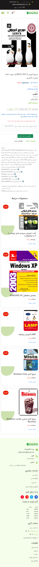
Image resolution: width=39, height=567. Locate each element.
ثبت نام (21, 7)
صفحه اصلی (35, 547)
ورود (15, 7)
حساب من (35, 475)
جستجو (36, 551)
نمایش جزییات (32, 243)
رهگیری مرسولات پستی (32, 487)
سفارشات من (34, 478)
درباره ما (36, 554)
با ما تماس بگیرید (33, 557)
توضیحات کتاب (30, 141)
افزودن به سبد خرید (25, 136)
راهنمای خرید (18, 141)
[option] (19, 44)
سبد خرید (33, 483)
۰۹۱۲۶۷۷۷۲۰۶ (12, 2)
